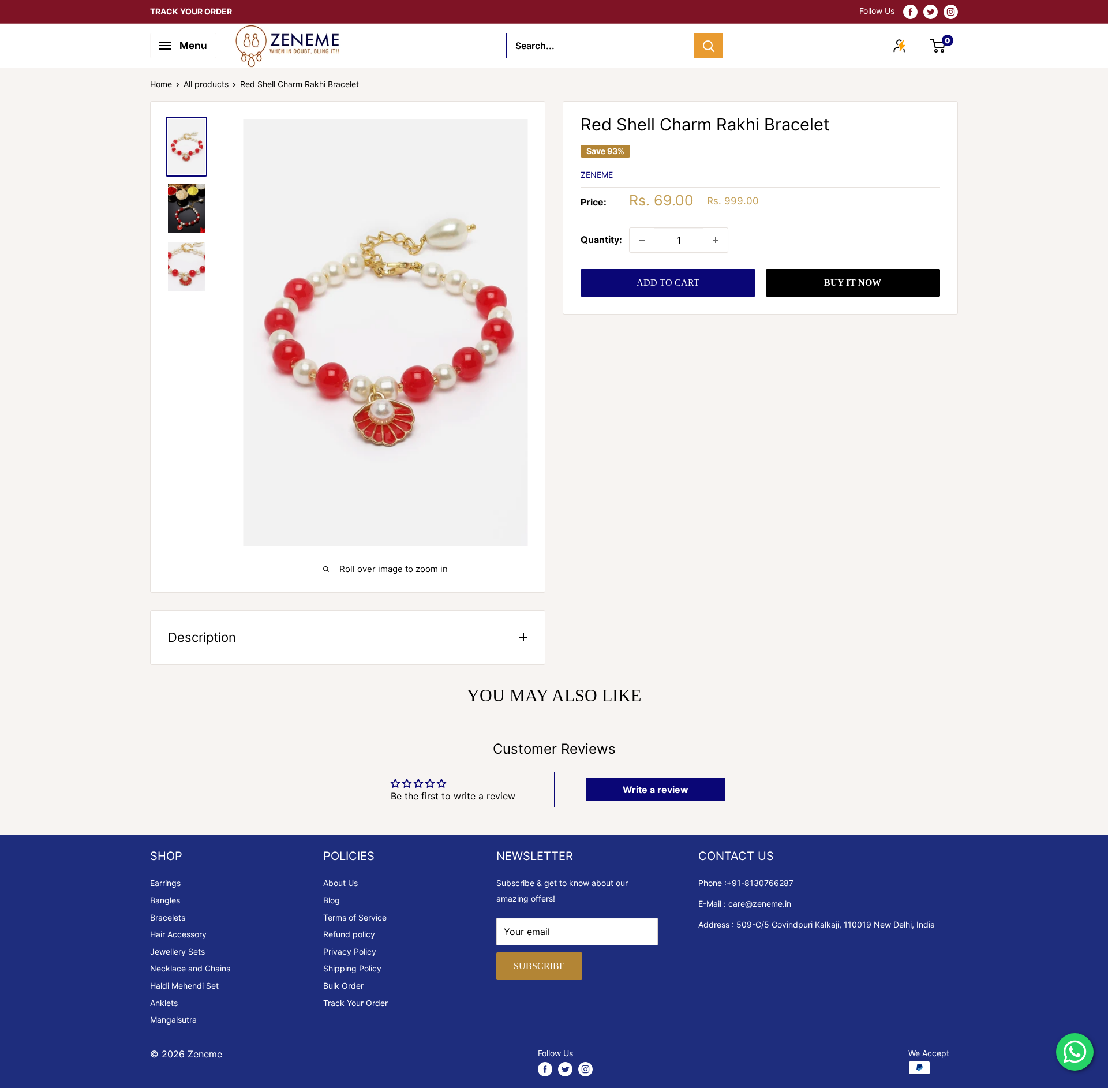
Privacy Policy (349, 951)
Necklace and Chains (190, 968)
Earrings (165, 883)
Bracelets (167, 917)
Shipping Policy (352, 968)
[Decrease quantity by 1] (642, 240)
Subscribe (539, 966)
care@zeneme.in (759, 903)
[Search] (708, 45)
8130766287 (768, 883)
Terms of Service (355, 917)
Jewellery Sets (177, 951)
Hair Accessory (178, 934)
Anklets (164, 1003)
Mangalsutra (173, 1020)
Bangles (165, 900)
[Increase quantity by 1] (715, 240)
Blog (331, 900)
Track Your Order (355, 1003)
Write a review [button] (655, 789)
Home (161, 84)
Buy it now (852, 282)
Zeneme (597, 175)
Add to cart (668, 282)
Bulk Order (343, 985)
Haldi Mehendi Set (184, 985)
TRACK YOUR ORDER (191, 11)
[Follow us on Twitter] (930, 11)
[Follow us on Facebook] (910, 11)
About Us (340, 883)
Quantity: (601, 239)
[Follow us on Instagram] (951, 11)
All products (206, 84)
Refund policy (349, 934)
